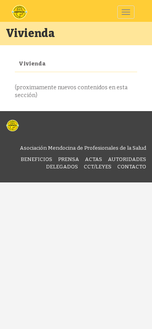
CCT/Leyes (97, 166)
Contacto (131, 166)
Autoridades (127, 159)
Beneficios (36, 159)
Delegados (62, 166)
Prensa (68, 159)
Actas (93, 159)
